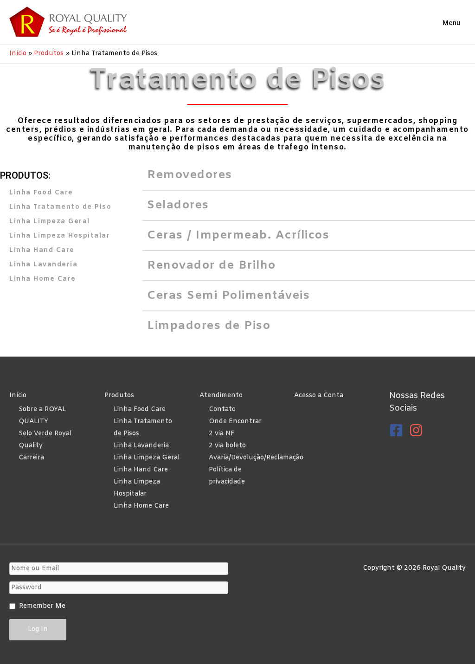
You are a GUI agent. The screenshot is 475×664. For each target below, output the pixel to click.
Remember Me (42, 606)
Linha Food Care (140, 409)
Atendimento (221, 395)
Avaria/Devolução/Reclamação (256, 457)
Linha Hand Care (141, 469)
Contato (222, 409)
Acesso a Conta (318, 395)
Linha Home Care (141, 506)
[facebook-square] (398, 430)
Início (17, 395)
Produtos (119, 395)
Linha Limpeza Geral (147, 457)
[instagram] (418, 430)
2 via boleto (227, 445)
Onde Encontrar (235, 421)
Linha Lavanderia (141, 445)
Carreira (31, 457)
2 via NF (222, 433)
